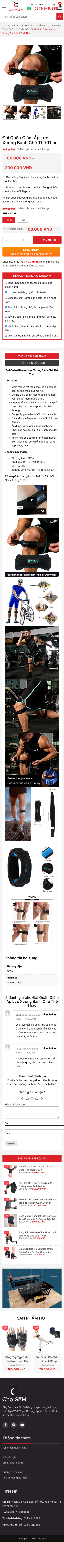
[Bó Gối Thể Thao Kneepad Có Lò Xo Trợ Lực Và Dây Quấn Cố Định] (10, 1204)
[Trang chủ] (17, 6)
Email (8, 1133)
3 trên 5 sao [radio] (32, 1098)
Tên (7, 1123)
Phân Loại (9, 213)
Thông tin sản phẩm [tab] (32, 356)
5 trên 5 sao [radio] (41, 1098)
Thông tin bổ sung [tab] (32, 362)
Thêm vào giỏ (47, 240)
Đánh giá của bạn (32, 1092)
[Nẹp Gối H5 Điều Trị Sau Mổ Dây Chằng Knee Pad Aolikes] (10, 1187)
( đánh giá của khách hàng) (32, 149)
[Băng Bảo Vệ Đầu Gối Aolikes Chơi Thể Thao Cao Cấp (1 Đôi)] (10, 1237)
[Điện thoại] (40, 6)
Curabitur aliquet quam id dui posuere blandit (32, 1472)
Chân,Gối (24, 29)
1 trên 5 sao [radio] (23, 1098)
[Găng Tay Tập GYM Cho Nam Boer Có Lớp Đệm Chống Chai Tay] (16, 1340)
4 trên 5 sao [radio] (37, 1098)
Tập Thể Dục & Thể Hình (33, 25)
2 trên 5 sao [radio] (27, 1098)
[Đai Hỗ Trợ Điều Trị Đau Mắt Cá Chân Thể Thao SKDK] (10, 1171)
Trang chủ (9, 25)
